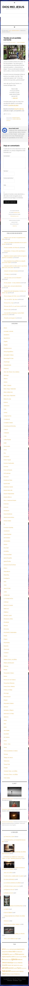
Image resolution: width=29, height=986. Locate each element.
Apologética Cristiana (8, 355)
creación (11, 954)
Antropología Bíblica (8, 351)
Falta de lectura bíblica (9, 517)
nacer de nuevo (12, 965)
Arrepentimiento (16, 117)
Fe (4, 524)
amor (4, 949)
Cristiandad (6, 432)
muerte (4, 965)
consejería (5, 954)
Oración (5, 656)
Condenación (7, 419)
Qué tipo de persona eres (7, 798)
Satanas (21, 971)
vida (19, 974)
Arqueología (6, 361)
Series (5, 727)
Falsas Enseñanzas (8, 514)
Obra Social (6, 649)
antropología (13, 949)
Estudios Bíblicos (8, 497)
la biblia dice (7, 595)
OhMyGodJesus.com (14, 216)
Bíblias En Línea (7, 399)
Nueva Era (6, 646)
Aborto (5, 328)
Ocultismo (6, 652)
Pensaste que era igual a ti (10, 318)
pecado (5, 968)
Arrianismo (6, 368)
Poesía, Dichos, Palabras (9, 686)
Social (5, 740)
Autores (5, 382)
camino (14, 119)
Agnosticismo (7, 338)
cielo (13, 951)
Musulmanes (7, 642)
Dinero (5, 449)
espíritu (4, 956)
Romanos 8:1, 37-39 (8, 302)
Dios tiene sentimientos (9, 879)
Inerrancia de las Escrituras (10, 564)
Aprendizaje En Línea (8, 358)
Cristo (5, 436)
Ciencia (5, 412)
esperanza (21, 954)
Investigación (7, 578)
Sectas (5, 720)
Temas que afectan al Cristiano (11, 750)
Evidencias (6, 503)
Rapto (19, 968)
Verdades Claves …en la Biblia (10, 771)
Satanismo (6, 717)
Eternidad (17, 956)
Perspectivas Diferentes (9, 683)
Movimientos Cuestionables (10, 632)
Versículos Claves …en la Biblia (11, 774)
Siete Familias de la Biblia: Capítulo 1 (12, 924)
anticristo (8, 949)
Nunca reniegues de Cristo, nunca (11, 296)
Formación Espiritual (8, 527)
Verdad (16, 974)
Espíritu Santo (7, 483)
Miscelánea (6, 622)
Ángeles (6, 341)
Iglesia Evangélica (8, 558)
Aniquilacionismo (8, 348)
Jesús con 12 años (8, 872)
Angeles (6, 344)
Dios (5, 453)
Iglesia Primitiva (7, 561)
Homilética (6, 551)
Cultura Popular (7, 439)
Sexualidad (6, 733)
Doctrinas (6, 466)
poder (15, 968)
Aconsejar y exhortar (8, 331)
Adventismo (6, 334)
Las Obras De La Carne (9, 836)
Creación (6, 429)
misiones (20, 962)
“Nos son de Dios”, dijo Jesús (10, 299)
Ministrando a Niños (8, 618)
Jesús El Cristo (7, 588)
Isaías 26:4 (15, 225)
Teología (6, 754)
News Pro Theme (16, 979)
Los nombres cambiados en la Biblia (12, 882)
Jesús (5, 585)
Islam (5, 581)
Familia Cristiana (7, 520)
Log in (20, 980)
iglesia (14, 959)
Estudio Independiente (9, 493)
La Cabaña (6, 909)
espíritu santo (10, 956)
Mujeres (5, 639)
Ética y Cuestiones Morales (10, 500)
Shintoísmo (6, 920)
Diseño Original (7, 459)
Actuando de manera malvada (11, 271)
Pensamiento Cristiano (9, 673)
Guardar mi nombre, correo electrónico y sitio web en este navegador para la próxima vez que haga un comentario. (14, 195)
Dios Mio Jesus (13, 7)
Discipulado (6, 456)
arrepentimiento (20, 949)
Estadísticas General (8, 486)
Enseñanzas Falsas (8, 480)
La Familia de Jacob (8, 892)
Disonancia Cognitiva (6, 809)
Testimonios (6, 760)
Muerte (5, 635)
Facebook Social (17, 212)
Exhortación (6, 510)
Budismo (6, 402)
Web (5, 185)
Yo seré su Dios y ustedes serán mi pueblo (13, 876)
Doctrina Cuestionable (9, 463)
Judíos (5, 591)
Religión (6, 700)
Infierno (5, 568)
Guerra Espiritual (7, 534)
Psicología (6, 693)
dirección (18, 119)
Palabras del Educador (9, 662)
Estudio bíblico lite (8, 490)
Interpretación (7, 571)
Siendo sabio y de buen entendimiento (13, 286)
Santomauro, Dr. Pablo (9, 713)
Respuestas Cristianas (9, 703)
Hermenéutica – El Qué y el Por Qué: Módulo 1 (14, 251)
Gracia (6, 959)
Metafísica (6, 612)
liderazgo (10, 962)
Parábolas (6, 666)
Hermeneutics (7, 541)
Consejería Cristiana (8, 422)
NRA (18, 965)
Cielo (5, 409)
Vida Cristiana (7, 777)
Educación (6, 476)
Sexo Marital (6, 730)
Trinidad (5, 767)
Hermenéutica (7, 537)
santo (17, 971)
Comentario (7, 156)
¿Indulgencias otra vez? (9, 889)
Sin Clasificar (7, 737)
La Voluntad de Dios (8, 598)
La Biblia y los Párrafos (19, 933)
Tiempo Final (7, 764)
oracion (21, 965)
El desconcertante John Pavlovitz (11, 247)
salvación (13, 971)
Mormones (6, 629)
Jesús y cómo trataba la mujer (11, 938)
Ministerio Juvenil (8, 615)
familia (24, 956)
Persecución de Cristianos (10, 679)
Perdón (5, 676)
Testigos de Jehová (8, 757)
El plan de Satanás (8, 912)
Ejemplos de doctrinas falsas (16, 905)
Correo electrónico (9, 178)
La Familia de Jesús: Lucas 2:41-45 (11, 886)
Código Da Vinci (7, 415)
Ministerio (15, 962)
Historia (5, 544)
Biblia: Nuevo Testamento (9, 395)
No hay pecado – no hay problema (12, 282)
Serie (5, 723)
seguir (4, 974)
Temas (5, 747)
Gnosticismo (7, 530)
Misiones (6, 625)
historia (9, 959)
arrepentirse (5, 951)
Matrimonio (6, 608)
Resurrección (23, 968)
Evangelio (21, 956)
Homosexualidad (8, 554)
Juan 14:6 (8, 120)
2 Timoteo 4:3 (7, 274)
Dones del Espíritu (8, 470)
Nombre (6, 171)
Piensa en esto (7, 309)
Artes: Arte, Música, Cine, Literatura (11, 371)
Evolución (6, 507)
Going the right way (19, 108)
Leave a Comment (21, 42)
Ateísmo (6, 378)
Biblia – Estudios (7, 385)
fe (3, 959)
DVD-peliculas (7, 473)
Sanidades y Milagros (9, 710)
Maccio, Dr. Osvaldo (8, 605)
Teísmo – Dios (7, 744)
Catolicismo (6, 405)
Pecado (5, 669)
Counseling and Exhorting (10, 426)
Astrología (6, 375)
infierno (20, 959)
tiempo (8, 974)
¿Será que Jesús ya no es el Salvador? (12, 277)
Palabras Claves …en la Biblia (10, 659)
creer (14, 954)
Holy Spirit (6, 547)
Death (5, 443)
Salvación (6, 706)
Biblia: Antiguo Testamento (10, 388)
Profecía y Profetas (8, 689)
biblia (10, 951)
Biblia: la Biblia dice (8, 392)
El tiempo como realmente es (7, 821)
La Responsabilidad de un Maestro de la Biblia (14, 916)
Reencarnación (7, 696)
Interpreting (6, 574)
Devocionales (7, 446)
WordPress (15, 980)
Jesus (4, 962)
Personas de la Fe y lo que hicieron (12, 306)
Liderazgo (6, 602)
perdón (11, 968)
